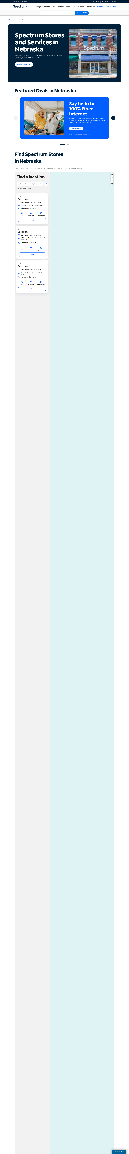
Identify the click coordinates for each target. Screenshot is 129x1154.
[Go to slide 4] (68, 144)
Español (114, 1)
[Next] (113, 118)
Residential (16, 1)
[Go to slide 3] (67, 144)
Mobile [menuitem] (61, 7)
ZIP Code (71, 11)
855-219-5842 (111, 7)
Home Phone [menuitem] (71, 7)
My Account (105, 1)
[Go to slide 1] (62, 144)
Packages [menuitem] (39, 7)
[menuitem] (16, 2)
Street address (45, 11)
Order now (100, 7)
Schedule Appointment (24, 64)
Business (24, 1)
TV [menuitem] (55, 7)
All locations (11, 20)
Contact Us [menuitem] (90, 7)
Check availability (82, 13)
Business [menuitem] (81, 7)
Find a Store (95, 1)
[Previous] (16, 118)
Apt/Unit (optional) (64, 11)
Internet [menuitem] (48, 7)
